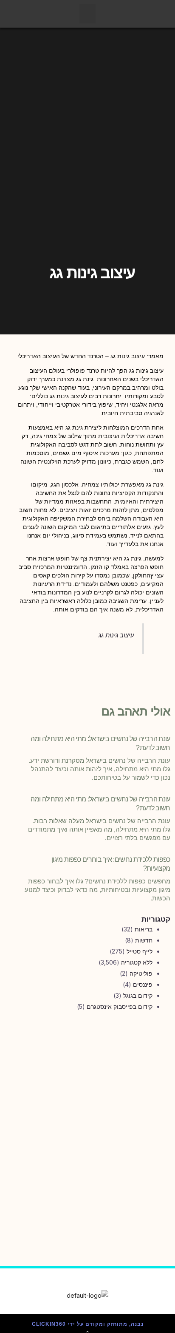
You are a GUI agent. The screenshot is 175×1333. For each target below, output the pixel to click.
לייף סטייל (139, 951)
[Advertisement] (87, 1117)
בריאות (143, 929)
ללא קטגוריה (136, 962)
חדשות (143, 940)
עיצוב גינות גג (116, 635)
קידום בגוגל (137, 995)
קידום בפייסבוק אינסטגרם (119, 1006)
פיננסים (142, 984)
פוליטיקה (141, 973)
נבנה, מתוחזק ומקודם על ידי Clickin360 (88, 1324)
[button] (87, 13)
